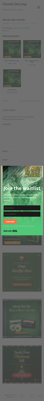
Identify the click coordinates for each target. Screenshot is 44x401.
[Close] (40, 169)
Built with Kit (10, 231)
